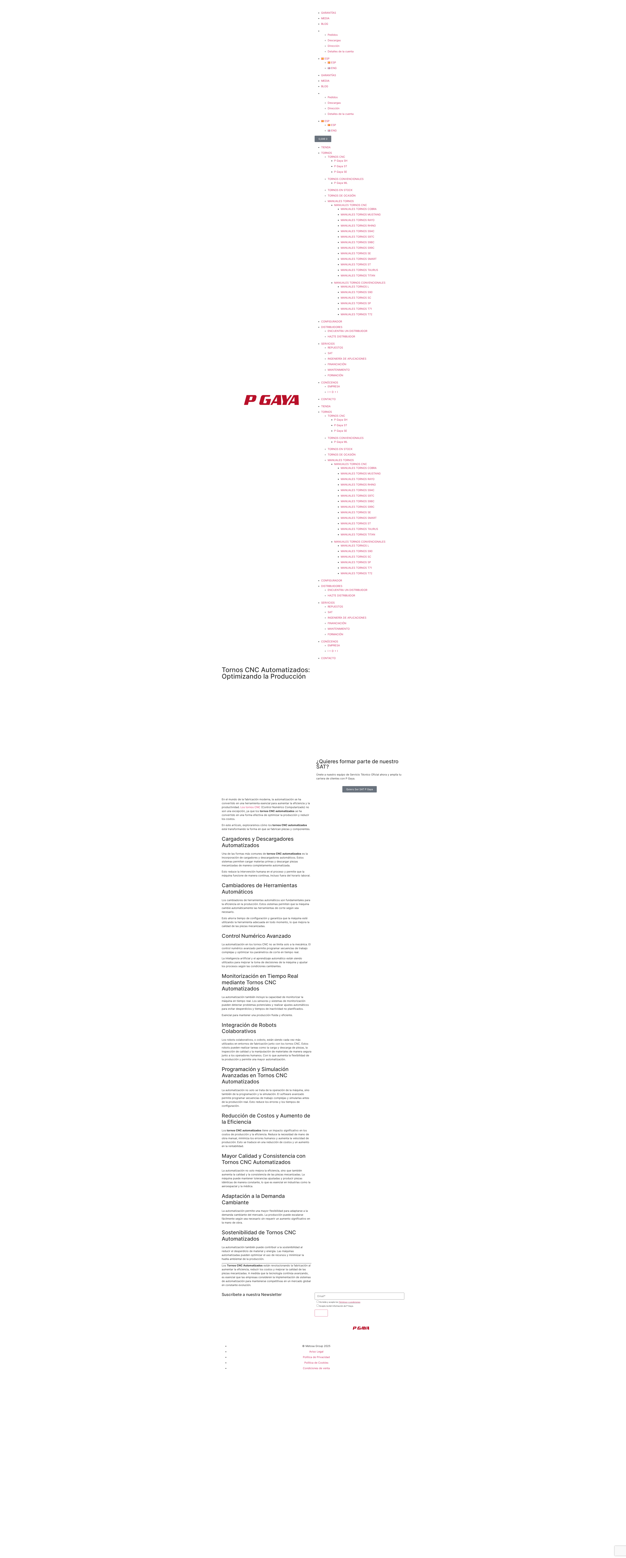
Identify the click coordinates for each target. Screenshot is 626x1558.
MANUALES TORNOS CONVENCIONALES (359, 282)
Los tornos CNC (250, 807)
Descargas (334, 40)
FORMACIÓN (335, 375)
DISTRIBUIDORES (331, 327)
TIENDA (326, 147)
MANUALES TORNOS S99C (357, 247)
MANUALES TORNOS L (355, 286)
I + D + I (333, 392)
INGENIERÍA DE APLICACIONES (347, 358)
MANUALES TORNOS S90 (357, 292)
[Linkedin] (328, 6)
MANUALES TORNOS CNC (350, 205)
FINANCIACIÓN (337, 364)
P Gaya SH (340, 160)
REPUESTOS (335, 347)
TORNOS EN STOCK (340, 190)
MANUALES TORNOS (341, 201)
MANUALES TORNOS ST (356, 264)
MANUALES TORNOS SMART (359, 258)
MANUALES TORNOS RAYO (357, 220)
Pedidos (333, 34)
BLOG (324, 23)
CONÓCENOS (329, 382)
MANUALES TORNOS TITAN (358, 275)
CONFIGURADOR (331, 321)
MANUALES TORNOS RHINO (358, 225)
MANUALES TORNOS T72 (356, 314)
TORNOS (326, 152)
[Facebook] (319, 6)
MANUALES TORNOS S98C (357, 242)
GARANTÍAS (328, 12)
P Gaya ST (340, 166)
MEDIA (325, 18)
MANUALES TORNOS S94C (357, 231)
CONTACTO (328, 399)
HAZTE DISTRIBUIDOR (341, 336)
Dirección (333, 45)
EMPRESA (334, 386)
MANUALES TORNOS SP (356, 303)
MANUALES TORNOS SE (356, 253)
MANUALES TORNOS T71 (356, 308)
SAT (330, 353)
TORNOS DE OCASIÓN (342, 195)
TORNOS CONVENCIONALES (346, 179)
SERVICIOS (328, 343)
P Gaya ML (341, 182)
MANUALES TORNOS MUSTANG (361, 214)
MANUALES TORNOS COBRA (359, 209)
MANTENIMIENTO (339, 369)
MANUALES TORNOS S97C (357, 236)
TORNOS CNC (336, 156)
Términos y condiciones (349, 1302)
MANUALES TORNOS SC (356, 297)
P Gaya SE (340, 171)
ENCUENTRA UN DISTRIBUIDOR (347, 331)
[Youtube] (337, 6)
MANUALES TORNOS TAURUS (359, 270)
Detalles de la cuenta (341, 51)
